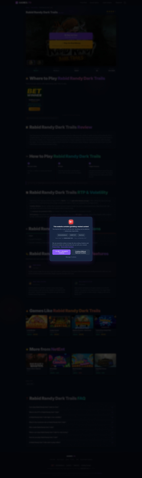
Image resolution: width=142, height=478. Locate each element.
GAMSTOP (73, 235)
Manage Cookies (71, 257)
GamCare (81, 235)
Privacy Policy (56, 247)
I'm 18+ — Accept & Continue (61, 252)
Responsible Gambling (67, 247)
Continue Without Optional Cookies (80, 252)
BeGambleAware (62, 235)
